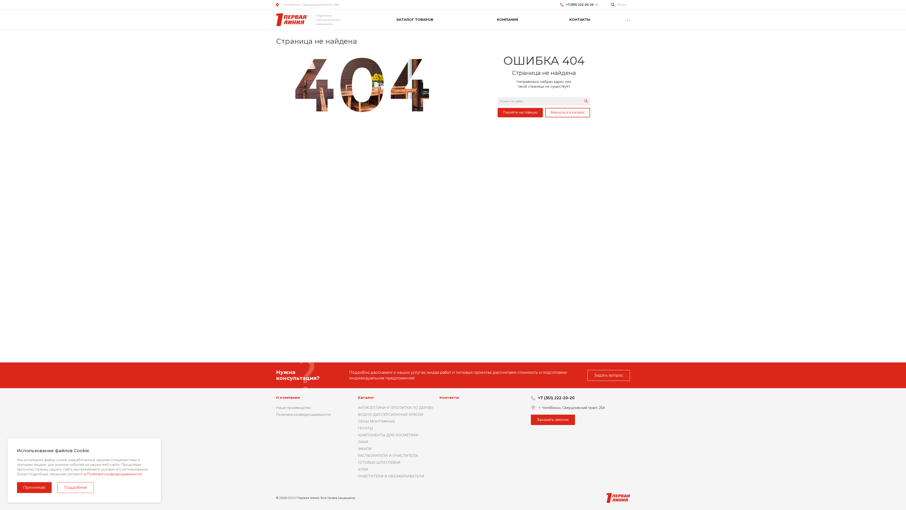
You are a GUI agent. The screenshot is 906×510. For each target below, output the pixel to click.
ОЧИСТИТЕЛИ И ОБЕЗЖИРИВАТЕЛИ (391, 476)
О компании (288, 397)
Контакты (449, 397)
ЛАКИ (363, 442)
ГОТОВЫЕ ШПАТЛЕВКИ (379, 462)
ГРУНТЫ (365, 428)
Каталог (366, 397)
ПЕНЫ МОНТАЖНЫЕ (376, 421)
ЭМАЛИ (365, 449)
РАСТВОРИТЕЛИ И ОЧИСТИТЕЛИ (388, 456)
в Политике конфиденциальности (113, 474)
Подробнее (75, 487)
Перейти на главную (520, 112)
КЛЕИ (363, 469)
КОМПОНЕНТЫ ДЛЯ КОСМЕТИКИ (388, 435)
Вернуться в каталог (567, 112)
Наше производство (293, 408)
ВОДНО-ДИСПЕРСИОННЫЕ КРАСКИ (390, 414)
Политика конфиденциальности (303, 414)
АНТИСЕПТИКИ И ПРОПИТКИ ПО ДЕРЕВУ (396, 408)
